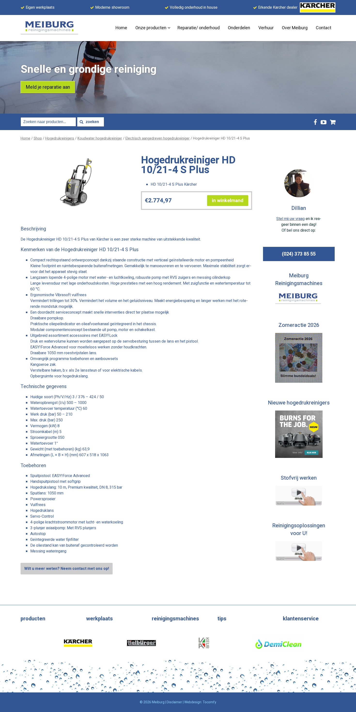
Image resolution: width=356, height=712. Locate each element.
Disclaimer (174, 702)
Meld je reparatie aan (48, 87)
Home (25, 138)
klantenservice (301, 619)
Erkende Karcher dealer (277, 7)
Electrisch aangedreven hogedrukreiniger (157, 138)
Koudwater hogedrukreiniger (99, 138)
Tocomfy (209, 702)
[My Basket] (332, 122)
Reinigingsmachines (175, 619)
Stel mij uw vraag (290, 219)
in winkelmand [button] (227, 200)
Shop (38, 138)
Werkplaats (99, 619)
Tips (221, 619)
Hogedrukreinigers (59, 138)
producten (33, 619)
